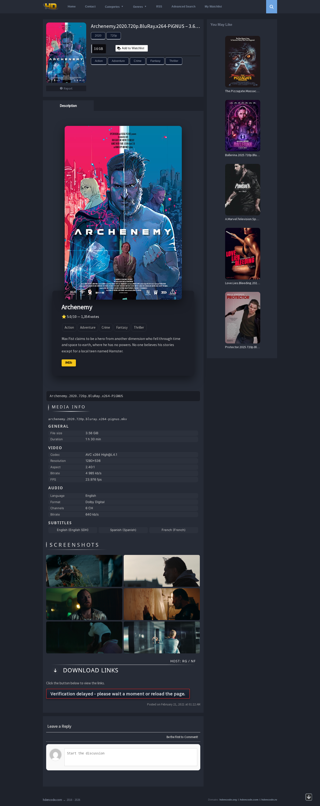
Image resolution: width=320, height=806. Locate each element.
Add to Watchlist (133, 48)
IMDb (68, 362)
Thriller (173, 61)
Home (72, 6)
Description (68, 105)
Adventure (118, 61)
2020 (98, 35)
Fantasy (155, 61)
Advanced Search (183, 6)
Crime (137, 61)
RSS (159, 6)
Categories (112, 6)
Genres (138, 6)
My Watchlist (213, 6)
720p (113, 35)
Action (99, 61)
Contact (90, 6)
